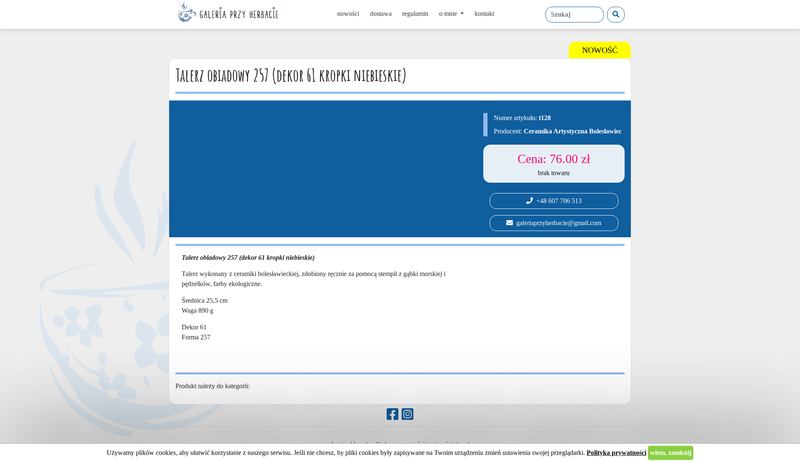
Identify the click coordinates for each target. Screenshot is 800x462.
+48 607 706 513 (557, 200)
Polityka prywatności (616, 452)
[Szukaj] (616, 15)
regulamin (415, 13)
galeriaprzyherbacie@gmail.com (557, 222)
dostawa (381, 13)
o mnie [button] (449, 13)
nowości (348, 13)
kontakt (484, 13)
